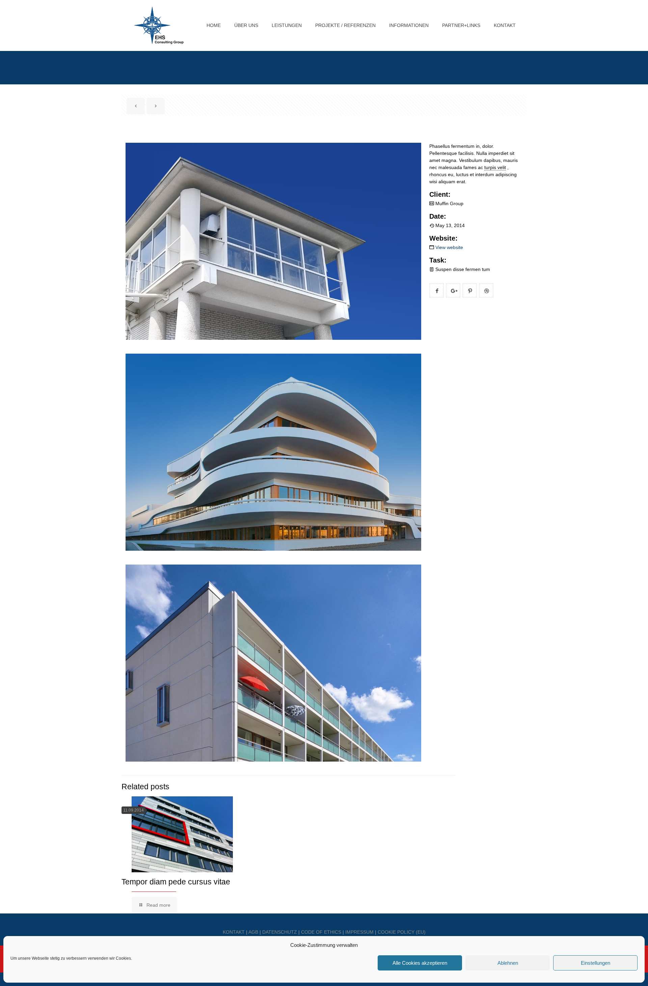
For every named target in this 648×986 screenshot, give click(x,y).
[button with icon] (436, 290)
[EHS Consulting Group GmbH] (158, 25)
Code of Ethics (321, 932)
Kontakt (234, 932)
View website (449, 247)
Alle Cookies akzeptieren (420, 963)
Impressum (359, 932)
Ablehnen (507, 963)
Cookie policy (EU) (402, 932)
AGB (253, 932)
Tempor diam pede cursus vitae (176, 881)
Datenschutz (279, 932)
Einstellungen (595, 963)
